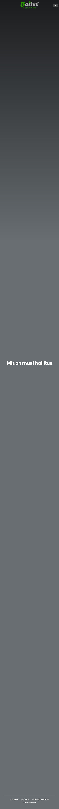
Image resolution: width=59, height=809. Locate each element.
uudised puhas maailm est (41, 799)
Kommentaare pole (30, 802)
